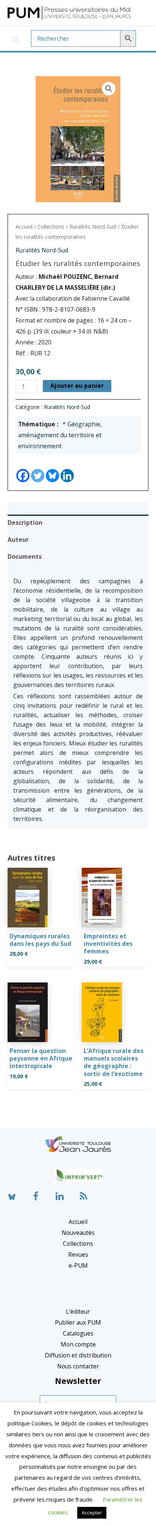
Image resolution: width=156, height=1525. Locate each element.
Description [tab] (25, 522)
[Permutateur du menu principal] (15, 38)
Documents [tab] (25, 556)
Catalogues (78, 1333)
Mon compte (78, 1344)
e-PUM (78, 1265)
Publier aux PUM (78, 1322)
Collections (50, 226)
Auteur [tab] (18, 539)
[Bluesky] (52, 468)
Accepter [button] (92, 1512)
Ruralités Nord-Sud (92, 226)
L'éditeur (78, 1311)
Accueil (24, 226)
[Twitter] (37, 468)
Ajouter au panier (77, 385)
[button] (108, 88)
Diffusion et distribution (78, 1355)
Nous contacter (78, 1366)
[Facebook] (23, 468)
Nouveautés (78, 1232)
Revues (78, 1254)
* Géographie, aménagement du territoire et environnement (60, 435)
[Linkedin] (67, 468)
